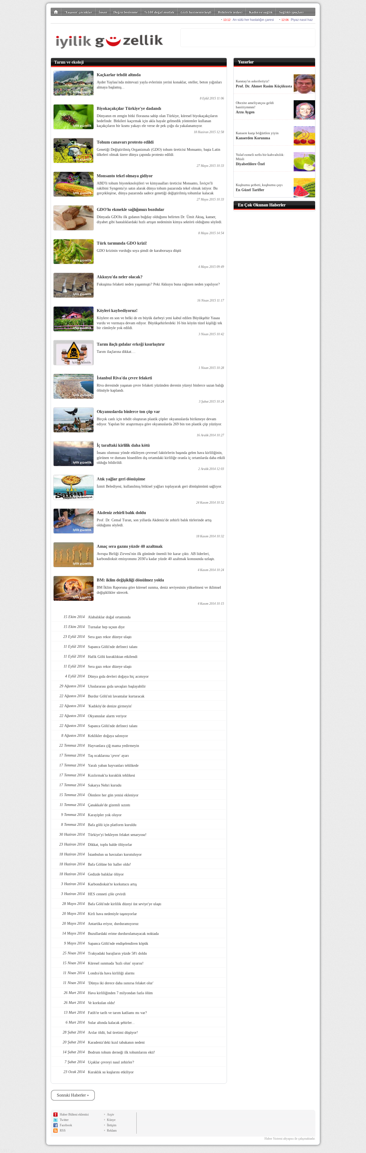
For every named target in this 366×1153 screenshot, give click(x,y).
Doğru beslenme (125, 12)
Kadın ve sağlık (260, 12)
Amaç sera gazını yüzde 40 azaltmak (130, 546)
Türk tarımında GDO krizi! (122, 243)
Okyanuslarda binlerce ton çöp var (128, 411)
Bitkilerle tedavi (230, 12)
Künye (111, 1120)
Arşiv (110, 1114)
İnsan (103, 12)
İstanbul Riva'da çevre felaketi (124, 378)
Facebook (66, 1125)
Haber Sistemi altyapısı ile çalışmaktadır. (289, 1138)
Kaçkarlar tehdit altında (119, 74)
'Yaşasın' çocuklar (78, 12)
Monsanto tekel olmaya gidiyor (125, 175)
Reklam (112, 1130)
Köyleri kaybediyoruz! (117, 310)
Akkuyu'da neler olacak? (120, 277)
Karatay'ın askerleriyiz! (252, 81)
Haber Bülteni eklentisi (74, 1114)
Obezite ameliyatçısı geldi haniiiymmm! (255, 105)
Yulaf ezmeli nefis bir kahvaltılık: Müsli (260, 157)
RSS (63, 1130)
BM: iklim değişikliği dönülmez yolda (130, 580)
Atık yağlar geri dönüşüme (121, 479)
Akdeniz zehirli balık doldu (121, 512)
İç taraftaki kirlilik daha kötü (123, 445)
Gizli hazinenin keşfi (196, 12)
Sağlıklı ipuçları (291, 12)
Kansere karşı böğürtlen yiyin (257, 133)
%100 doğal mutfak (159, 12)
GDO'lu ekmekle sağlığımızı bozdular (130, 209)
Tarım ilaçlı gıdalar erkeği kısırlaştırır (131, 344)
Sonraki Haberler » (73, 1095)
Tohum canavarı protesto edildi (125, 142)
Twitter (64, 1120)
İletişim (111, 1125)
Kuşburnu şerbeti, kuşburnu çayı (259, 185)
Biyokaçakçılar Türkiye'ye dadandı (129, 108)
